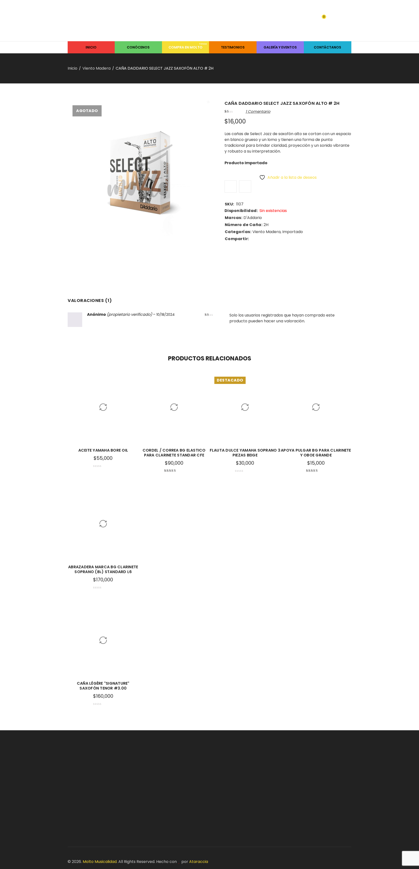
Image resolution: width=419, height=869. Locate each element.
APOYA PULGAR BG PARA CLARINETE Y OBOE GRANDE (316, 452)
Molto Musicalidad (100, 861)
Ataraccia (198, 861)
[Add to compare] (245, 186)
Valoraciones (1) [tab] (90, 300)
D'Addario (252, 217)
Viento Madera (96, 68)
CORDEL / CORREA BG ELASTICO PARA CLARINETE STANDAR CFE (174, 452)
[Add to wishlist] (231, 186)
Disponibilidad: (241, 211)
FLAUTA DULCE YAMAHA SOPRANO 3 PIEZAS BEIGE (245, 452)
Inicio (72, 68)
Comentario (258, 111)
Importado (292, 232)
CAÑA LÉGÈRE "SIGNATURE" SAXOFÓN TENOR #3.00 (103, 686)
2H (266, 224)
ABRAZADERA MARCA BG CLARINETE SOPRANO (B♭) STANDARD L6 (103, 569)
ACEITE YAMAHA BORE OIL (103, 450)
